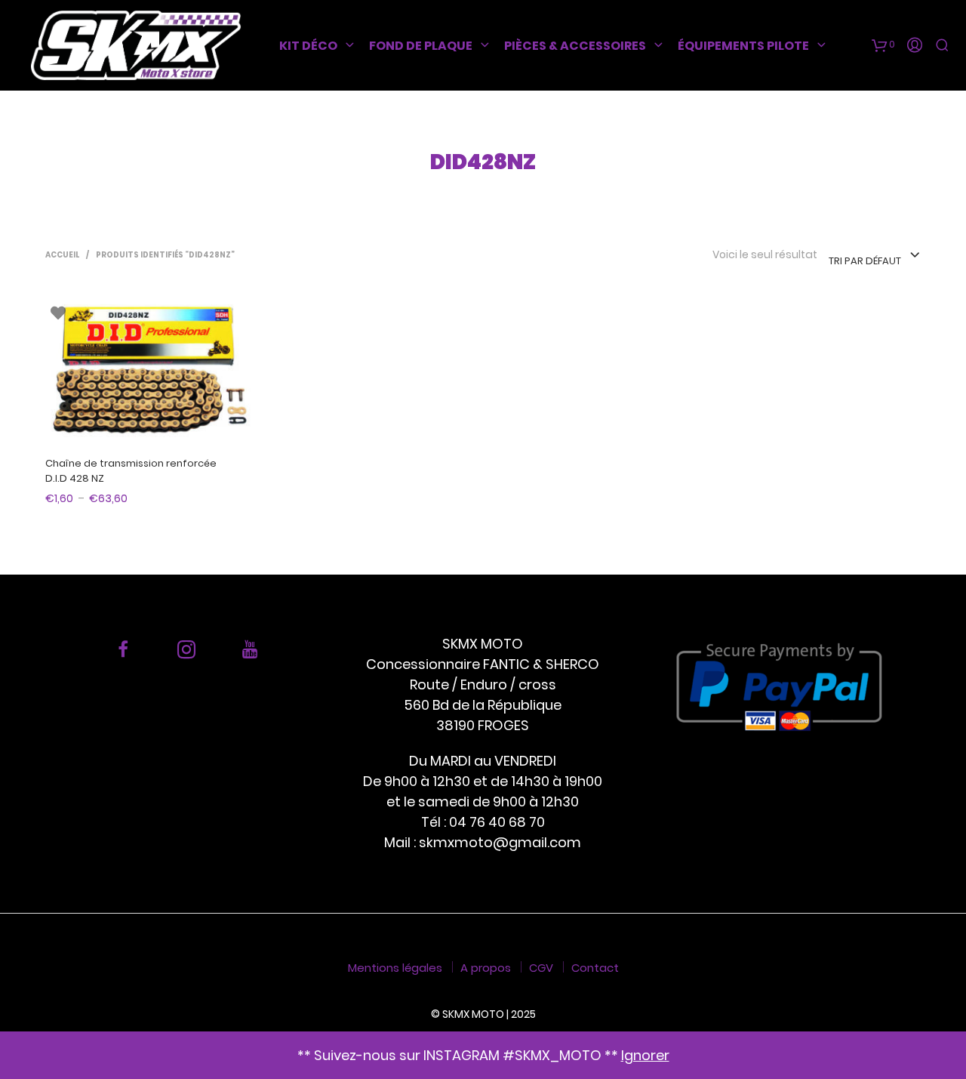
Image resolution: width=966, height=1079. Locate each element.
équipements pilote (743, 45)
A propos (485, 968)
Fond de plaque (420, 45)
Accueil (62, 255)
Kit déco (308, 45)
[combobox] (875, 256)
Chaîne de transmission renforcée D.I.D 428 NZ (131, 471)
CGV (541, 968)
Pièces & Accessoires (575, 45)
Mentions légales (395, 968)
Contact (595, 968)
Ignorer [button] (645, 1055)
